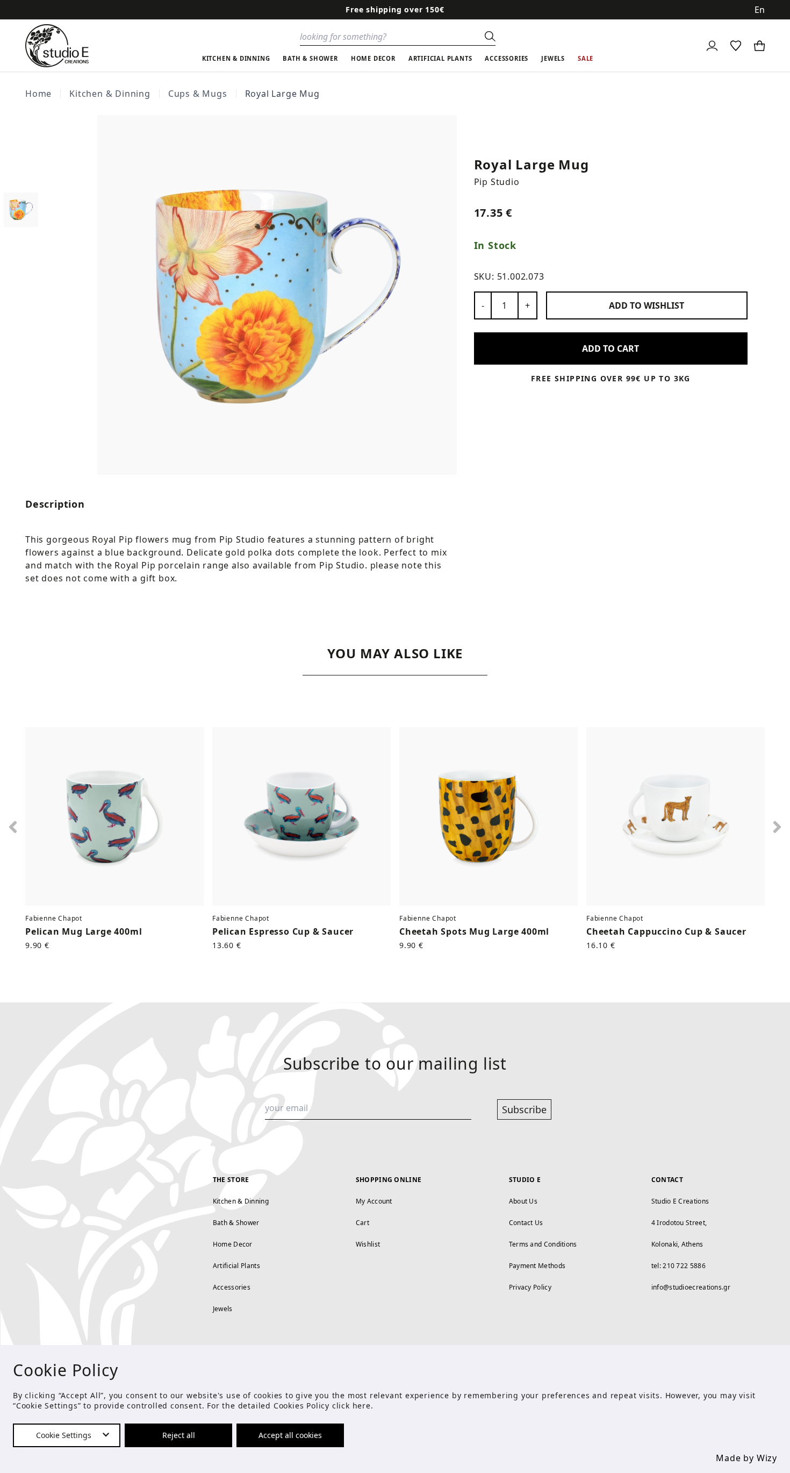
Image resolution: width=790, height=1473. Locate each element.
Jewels (223, 1308)
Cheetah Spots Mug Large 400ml (474, 931)
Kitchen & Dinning (109, 93)
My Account (374, 1201)
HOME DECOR (373, 58)
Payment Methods (537, 1265)
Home (38, 93)
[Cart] (759, 45)
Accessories (231, 1287)
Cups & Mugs (197, 93)
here (362, 1405)
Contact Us (526, 1222)
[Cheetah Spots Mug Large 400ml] (488, 816)
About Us (523, 1201)
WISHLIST (646, 305)
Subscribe (524, 1109)
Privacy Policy (530, 1287)
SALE (585, 58)
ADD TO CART (610, 348)
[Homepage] (57, 45)
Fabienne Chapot (53, 918)
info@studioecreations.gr (690, 1287)
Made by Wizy (746, 1458)
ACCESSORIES (506, 58)
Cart (362, 1222)
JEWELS (553, 58)
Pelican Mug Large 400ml (83, 931)
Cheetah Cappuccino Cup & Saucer (666, 931)
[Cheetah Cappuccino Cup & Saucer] (675, 816)
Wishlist (368, 1244)
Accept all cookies (290, 1435)
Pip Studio (497, 182)
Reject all (178, 1435)
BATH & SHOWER (310, 58)
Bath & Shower (236, 1222)
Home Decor (233, 1244)
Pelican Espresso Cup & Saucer (283, 931)
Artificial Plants (236, 1265)
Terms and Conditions (543, 1244)
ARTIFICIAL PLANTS (440, 58)
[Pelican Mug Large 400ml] (114, 816)
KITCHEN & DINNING (236, 58)
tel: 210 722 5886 (678, 1265)
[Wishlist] (735, 45)
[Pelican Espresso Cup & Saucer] (301, 816)
